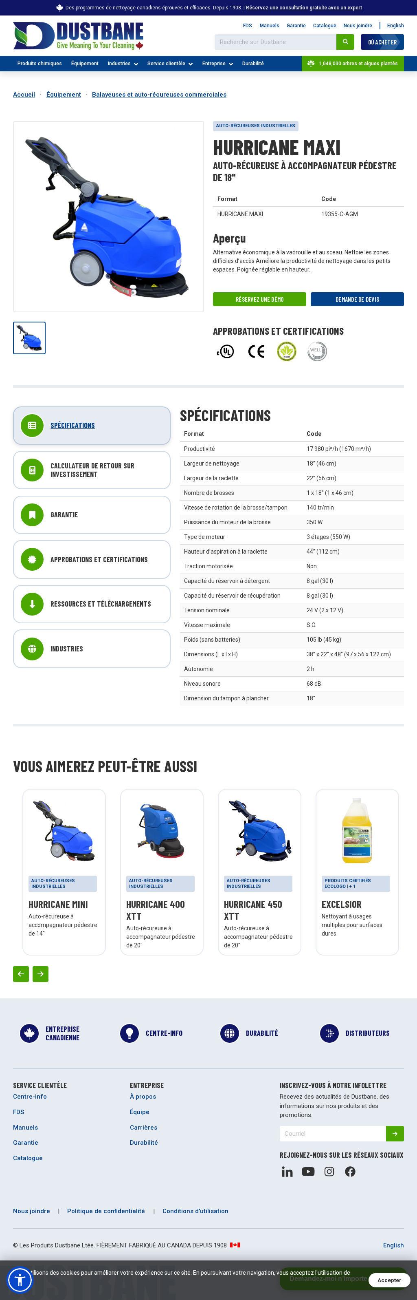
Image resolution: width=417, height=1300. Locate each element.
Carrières (143, 1127)
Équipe (139, 1112)
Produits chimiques (40, 63)
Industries (119, 63)
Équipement (85, 63)
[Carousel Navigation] (208, 974)
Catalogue (324, 26)
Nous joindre (358, 26)
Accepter (389, 1280)
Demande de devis (357, 299)
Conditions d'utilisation (195, 1211)
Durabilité (253, 63)
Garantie (296, 26)
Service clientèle (166, 63)
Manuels (269, 26)
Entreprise (214, 63)
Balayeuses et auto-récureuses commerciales (159, 94)
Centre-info (30, 1096)
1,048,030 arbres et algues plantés (358, 63)
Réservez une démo (259, 299)
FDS (247, 26)
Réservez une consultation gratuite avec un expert (304, 8)
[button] (20, 1280)
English (395, 26)
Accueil (24, 94)
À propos (143, 1096)
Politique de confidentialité (106, 1211)
